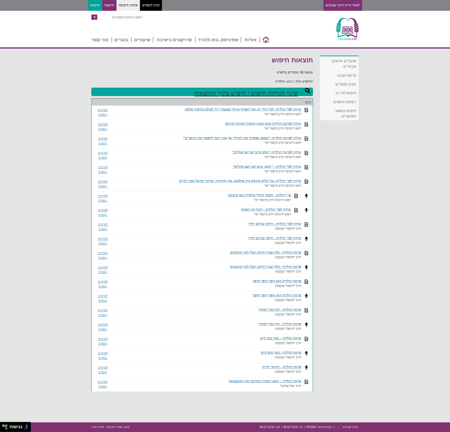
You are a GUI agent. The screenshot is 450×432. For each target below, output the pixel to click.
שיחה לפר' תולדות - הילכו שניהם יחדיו (274, 224)
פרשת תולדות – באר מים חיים (280, 338)
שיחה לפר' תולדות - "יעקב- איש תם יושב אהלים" (267, 166)
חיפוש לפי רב (345, 93)
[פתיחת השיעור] (306, 110)
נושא (308, 102)
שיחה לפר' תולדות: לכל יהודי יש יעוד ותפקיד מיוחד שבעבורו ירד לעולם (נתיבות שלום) (243, 109)
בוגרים (121, 39)
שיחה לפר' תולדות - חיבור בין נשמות (266, 209)
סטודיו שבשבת (114, 427)
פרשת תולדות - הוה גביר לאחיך (280, 309)
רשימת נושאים (344, 102)
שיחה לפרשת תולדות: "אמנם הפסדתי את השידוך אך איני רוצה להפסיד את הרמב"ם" (242, 138)
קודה (94, 427)
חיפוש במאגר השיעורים (345, 113)
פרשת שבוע (346, 75)
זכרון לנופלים (151, 5)
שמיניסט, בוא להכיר (218, 39)
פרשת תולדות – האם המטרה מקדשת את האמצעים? (265, 381)
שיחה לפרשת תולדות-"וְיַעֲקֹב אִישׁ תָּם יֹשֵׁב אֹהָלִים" (266, 152)
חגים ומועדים (345, 84)
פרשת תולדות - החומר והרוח (281, 367)
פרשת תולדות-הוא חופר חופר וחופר (277, 281)
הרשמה (109, 5)
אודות (250, 39)
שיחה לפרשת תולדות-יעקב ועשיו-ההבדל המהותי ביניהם (263, 123)
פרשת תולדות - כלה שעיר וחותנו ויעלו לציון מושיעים (265, 252)
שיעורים (142, 39)
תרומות (95, 5)
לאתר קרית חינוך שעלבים (343, 5)
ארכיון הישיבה (128, 5)
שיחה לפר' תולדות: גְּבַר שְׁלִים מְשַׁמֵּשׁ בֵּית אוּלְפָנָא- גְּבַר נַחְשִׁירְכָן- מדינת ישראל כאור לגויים (240, 181)
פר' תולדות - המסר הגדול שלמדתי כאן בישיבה (259, 195)
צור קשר (99, 39)
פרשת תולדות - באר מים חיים (281, 352)
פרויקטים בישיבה (174, 39)
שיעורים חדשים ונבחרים (344, 63)
